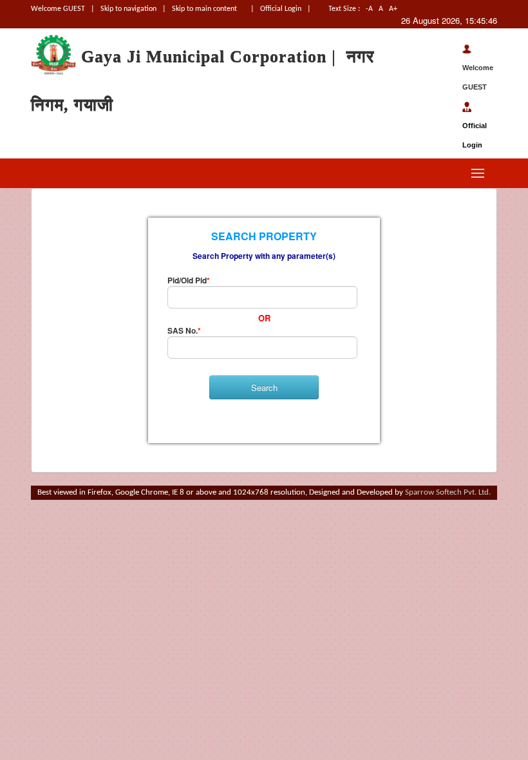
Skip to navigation (128, 9)
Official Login (281, 9)
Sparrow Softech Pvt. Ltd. (448, 492)
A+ (394, 9)
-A (369, 9)
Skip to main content (204, 9)
